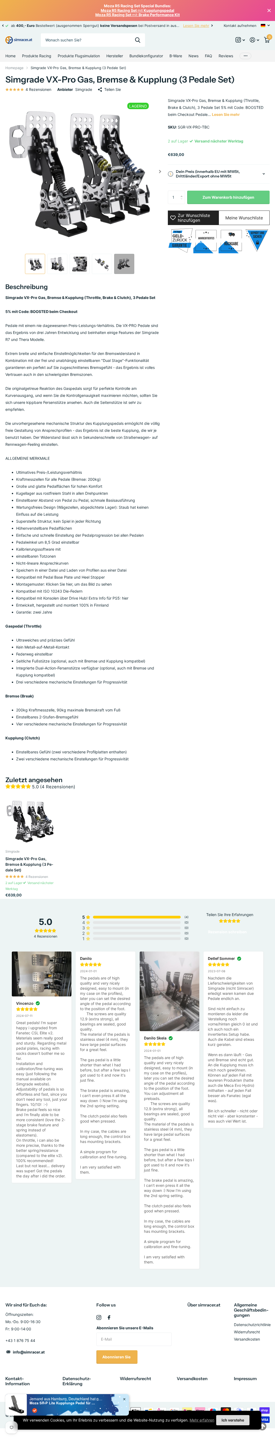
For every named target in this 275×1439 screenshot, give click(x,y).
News (193, 56)
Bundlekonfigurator (146, 56)
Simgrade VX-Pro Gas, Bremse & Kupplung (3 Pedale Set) (29, 864)
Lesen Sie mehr (196, 25)
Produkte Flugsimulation (79, 56)
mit (137, 10)
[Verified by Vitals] (34, 1410)
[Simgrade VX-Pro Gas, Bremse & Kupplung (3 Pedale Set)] (30, 820)
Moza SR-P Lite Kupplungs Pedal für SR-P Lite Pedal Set (63, 1403)
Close (269, 10)
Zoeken (137, 40)
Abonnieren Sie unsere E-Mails (124, 1328)
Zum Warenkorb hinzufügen (228, 197)
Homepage (14, 68)
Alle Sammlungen (36, 56)
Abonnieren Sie (116, 1357)
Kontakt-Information (17, 1381)
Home (10, 56)
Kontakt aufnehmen (240, 25)
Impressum (245, 1378)
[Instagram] (98, 1317)
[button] (2, 25)
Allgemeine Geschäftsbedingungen (251, 1310)
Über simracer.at (203, 1305)
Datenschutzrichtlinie (252, 1324)
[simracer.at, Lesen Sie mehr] (240, 40)
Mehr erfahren (202, 1420)
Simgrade (83, 89)
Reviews (226, 56)
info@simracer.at (29, 1352)
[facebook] (109, 1317)
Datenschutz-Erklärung (77, 1381)
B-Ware (175, 56)
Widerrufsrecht (247, 1332)
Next (212, 25)
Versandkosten (247, 1339)
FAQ (208, 56)
